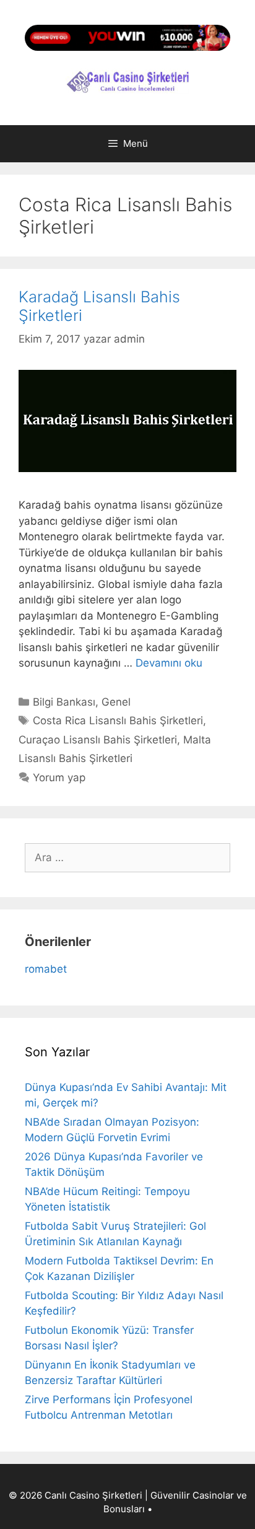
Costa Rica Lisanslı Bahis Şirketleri (118, 720)
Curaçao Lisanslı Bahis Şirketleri (98, 740)
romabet (46, 969)
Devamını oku (169, 663)
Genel (116, 702)
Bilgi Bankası (64, 702)
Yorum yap (59, 777)
